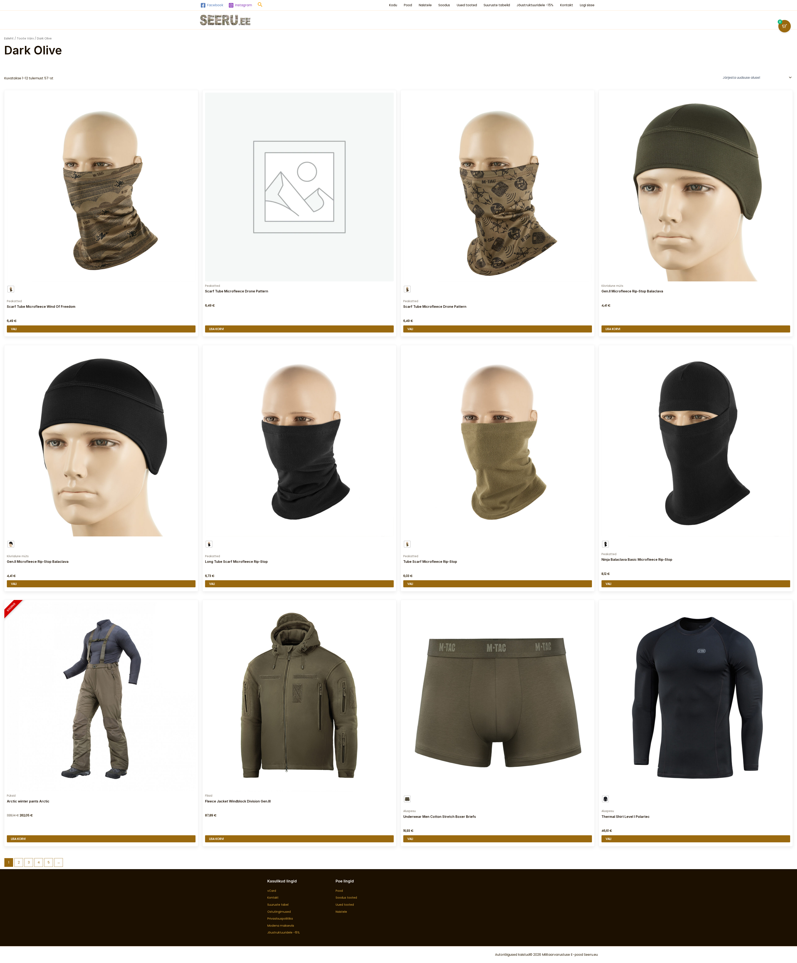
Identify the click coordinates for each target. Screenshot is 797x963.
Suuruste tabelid (497, 5)
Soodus (444, 5)
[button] (260, 5)
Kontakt (566, 5)
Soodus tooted (346, 898)
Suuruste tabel (277, 905)
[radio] (11, 289)
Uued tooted (467, 5)
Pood (408, 5)
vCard (271, 891)
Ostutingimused (279, 912)
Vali (14, 329)
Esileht (9, 38)
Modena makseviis (280, 926)
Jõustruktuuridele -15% (535, 5)
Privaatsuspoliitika (280, 918)
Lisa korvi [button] (216, 329)
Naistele (425, 5)
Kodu (393, 5)
